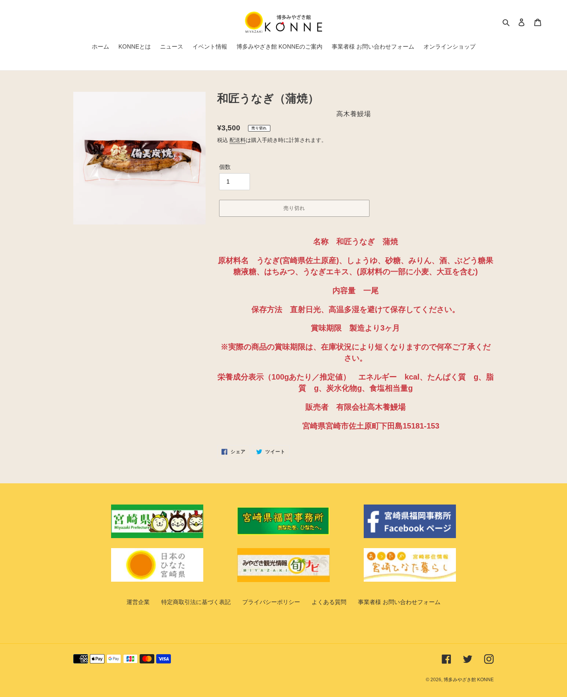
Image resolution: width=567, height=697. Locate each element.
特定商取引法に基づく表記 (196, 602)
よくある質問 (329, 602)
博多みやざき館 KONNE (469, 679)
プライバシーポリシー (271, 602)
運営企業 (138, 602)
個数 (225, 167)
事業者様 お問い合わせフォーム (399, 602)
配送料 (238, 140)
